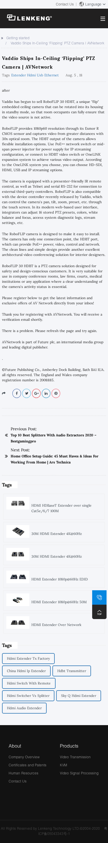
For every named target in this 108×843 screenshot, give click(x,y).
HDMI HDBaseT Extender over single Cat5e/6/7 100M (61, 508)
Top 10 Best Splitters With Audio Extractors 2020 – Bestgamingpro (53, 438)
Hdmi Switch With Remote (29, 683)
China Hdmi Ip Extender (26, 671)
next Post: (20, 449)
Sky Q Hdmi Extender (78, 695)
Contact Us (65, 4)
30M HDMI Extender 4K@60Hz (56, 533)
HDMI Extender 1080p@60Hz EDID (59, 579)
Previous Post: (24, 428)
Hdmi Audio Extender (24, 708)
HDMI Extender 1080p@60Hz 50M (59, 602)
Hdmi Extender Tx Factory (28, 658)
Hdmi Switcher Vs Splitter (28, 695)
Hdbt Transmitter (71, 671)
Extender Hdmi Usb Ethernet (35, 75)
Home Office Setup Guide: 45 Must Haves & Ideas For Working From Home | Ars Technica (54, 459)
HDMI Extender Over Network (56, 625)
